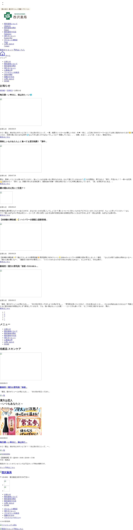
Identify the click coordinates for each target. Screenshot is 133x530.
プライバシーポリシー (12, 517)
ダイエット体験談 (10, 509)
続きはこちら (5, 137)
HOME (6, 81)
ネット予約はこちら (7, 467)
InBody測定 (8, 74)
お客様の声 (8, 70)
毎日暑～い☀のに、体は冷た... (13, 442)
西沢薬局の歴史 (10, 66)
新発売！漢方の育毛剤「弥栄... (13, 387)
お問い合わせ (9, 79)
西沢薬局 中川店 (10, 335)
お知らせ (7, 61)
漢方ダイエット (10, 68)
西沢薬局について (10, 64)
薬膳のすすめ (9, 77)
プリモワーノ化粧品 (11, 72)
